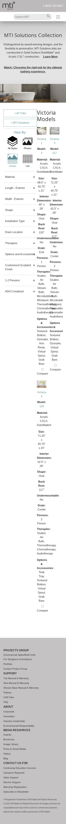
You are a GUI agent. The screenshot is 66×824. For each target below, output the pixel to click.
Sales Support (10, 777)
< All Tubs (20, 113)
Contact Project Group (15, 668)
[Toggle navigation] (58, 17)
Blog (5, 758)
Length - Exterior (15, 188)
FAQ (5, 702)
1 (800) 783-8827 (53, 5)
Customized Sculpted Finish (18, 267)
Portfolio (7, 664)
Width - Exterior (14, 199)
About (8, 706)
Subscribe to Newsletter (16, 791)
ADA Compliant (14, 291)
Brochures (8, 739)
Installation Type (15, 221)
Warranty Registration (15, 787)
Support (10, 673)
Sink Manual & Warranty (16, 683)
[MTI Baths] (8, 6)
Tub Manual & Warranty (16, 678)
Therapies (11, 243)
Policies (7, 692)
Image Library (10, 744)
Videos (7, 753)
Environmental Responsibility (18, 725)
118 (41, 406)
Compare (42, 373)
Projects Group (16, 650)
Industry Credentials (14, 721)
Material (10, 176)
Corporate (8, 711)
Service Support (11, 782)
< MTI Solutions (20, 122)
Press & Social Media (14, 749)
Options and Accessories (20, 254)
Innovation (9, 716)
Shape (9, 210)
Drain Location (14, 232)
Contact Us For (15, 763)
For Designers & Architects (17, 659)
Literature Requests (14, 772)
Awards (7, 734)
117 (54, 153)
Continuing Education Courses (19, 768)
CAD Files (8, 697)
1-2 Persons (12, 280)
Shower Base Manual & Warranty (21, 687)
